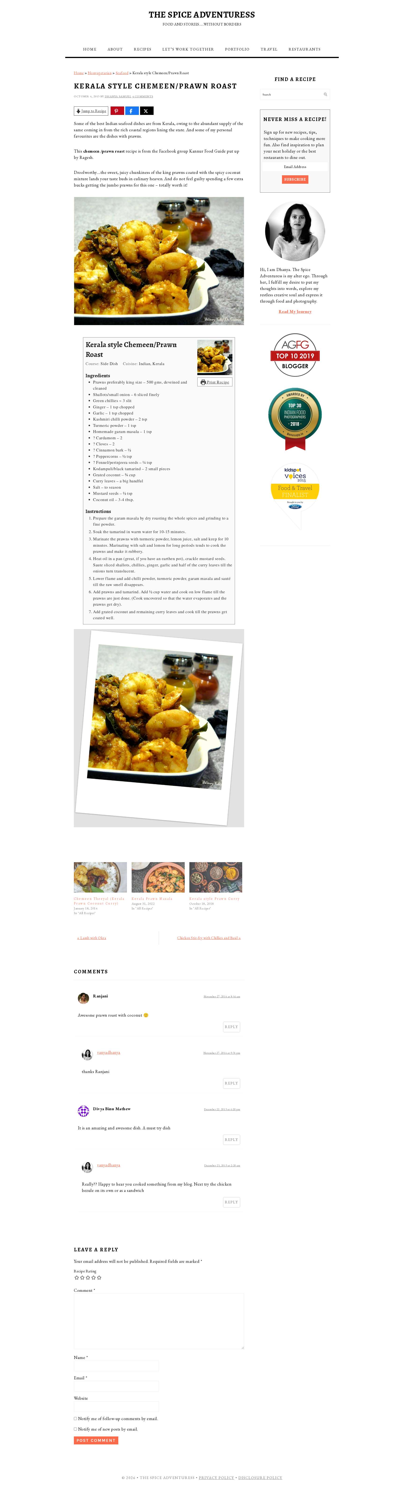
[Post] (145, 111)
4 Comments (142, 96)
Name (81, 1357)
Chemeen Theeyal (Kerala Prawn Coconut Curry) (99, 901)
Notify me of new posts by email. (108, 1429)
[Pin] (116, 111)
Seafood (122, 72)
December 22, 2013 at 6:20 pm (222, 1109)
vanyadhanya (108, 1052)
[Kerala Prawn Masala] (158, 877)
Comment (84, 1290)
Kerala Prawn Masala (152, 899)
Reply (231, 1026)
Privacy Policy (216, 1477)
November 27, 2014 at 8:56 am (222, 996)
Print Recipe (217, 382)
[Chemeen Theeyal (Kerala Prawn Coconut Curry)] (100, 877)
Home (79, 72)
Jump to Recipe (93, 110)
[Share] (131, 111)
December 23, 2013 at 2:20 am (222, 1165)
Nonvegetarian (100, 72)
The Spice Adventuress (202, 14)
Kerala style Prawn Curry (214, 899)
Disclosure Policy (260, 1477)
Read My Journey (295, 311)
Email (80, 1378)
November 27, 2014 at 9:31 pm (221, 1053)
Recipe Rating (85, 1271)
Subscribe (295, 179)
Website (81, 1398)
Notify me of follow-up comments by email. (118, 1418)
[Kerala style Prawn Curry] (215, 877)
